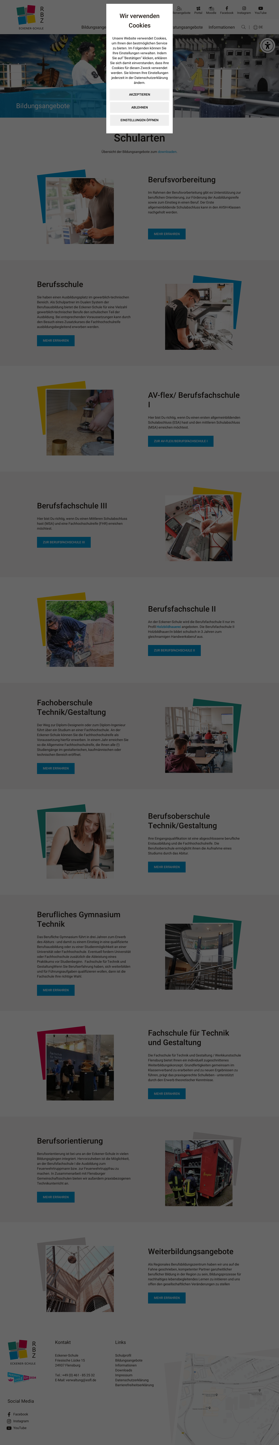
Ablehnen (139, 107)
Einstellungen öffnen (139, 120)
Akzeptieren (139, 94)
